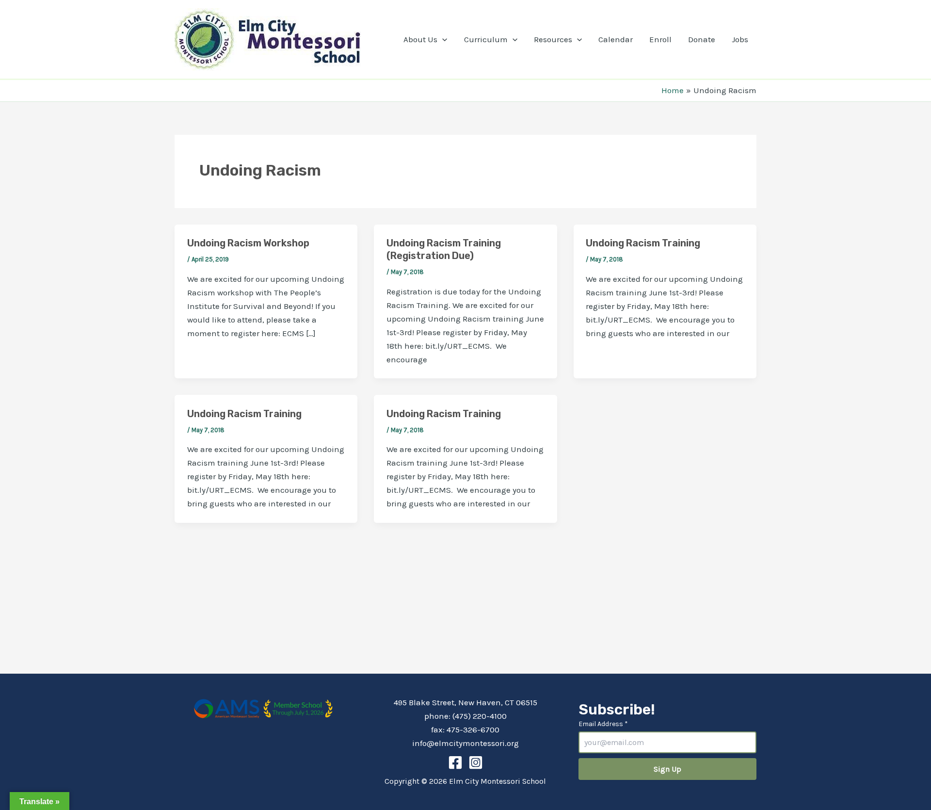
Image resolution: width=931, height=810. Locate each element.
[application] (442, 39)
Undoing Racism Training (643, 243)
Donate (701, 39)
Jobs (740, 39)
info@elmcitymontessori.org (465, 743)
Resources (553, 39)
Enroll (660, 39)
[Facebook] (455, 762)
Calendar (615, 39)
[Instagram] (475, 762)
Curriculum (486, 39)
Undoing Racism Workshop (248, 243)
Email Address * (603, 724)
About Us (420, 39)
